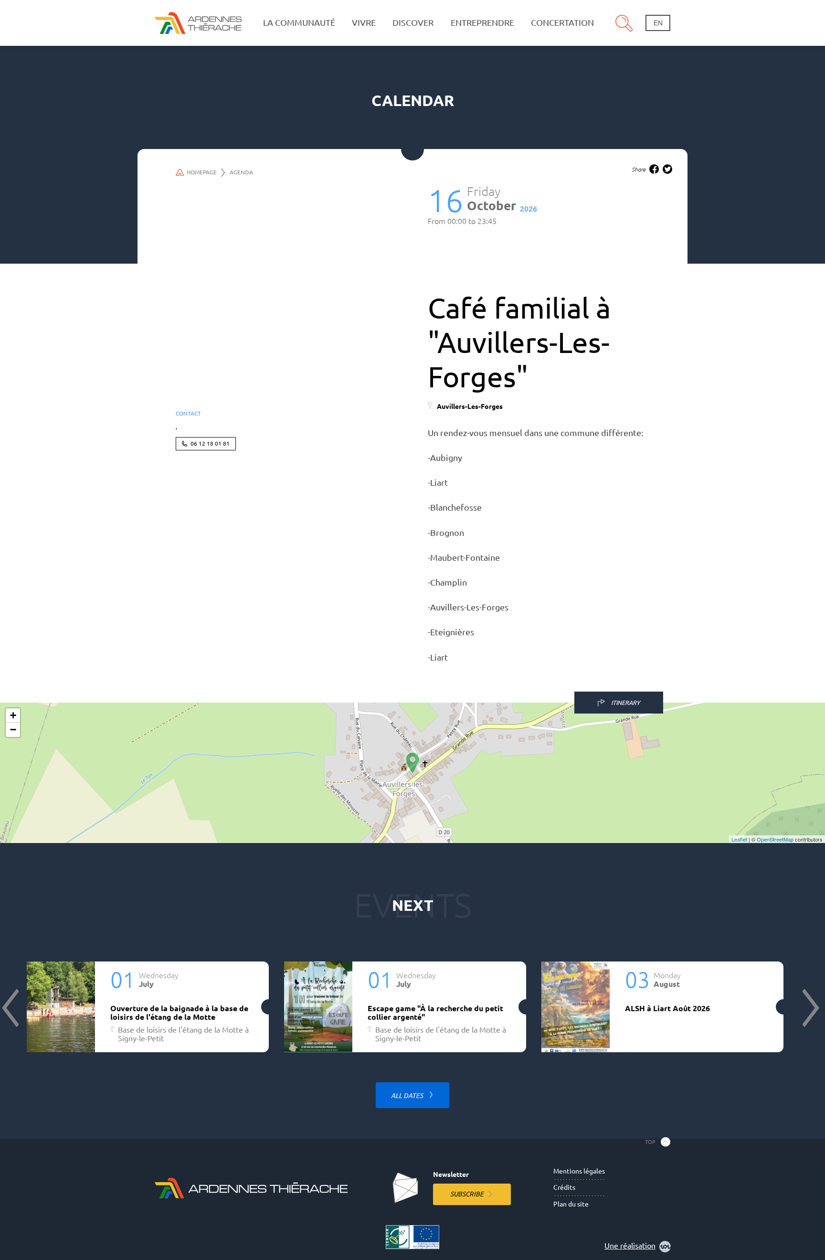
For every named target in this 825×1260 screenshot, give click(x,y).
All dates (407, 1096)
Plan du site (571, 1204)
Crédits (564, 1187)
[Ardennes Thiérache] (198, 22)
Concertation (562, 22)
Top (650, 1141)
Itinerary (625, 702)
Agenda (241, 172)
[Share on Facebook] (654, 169)
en (658, 23)
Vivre (364, 22)
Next (809, 1007)
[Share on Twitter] (667, 169)
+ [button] (13, 715)
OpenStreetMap (775, 839)
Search (624, 23)
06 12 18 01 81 (210, 443)
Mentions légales (579, 1171)
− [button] (13, 730)
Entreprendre (482, 22)
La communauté (299, 22)
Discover (413, 22)
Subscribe (467, 1194)
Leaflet (739, 839)
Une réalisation (630, 1245)
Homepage (202, 172)
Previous (11, 1007)
